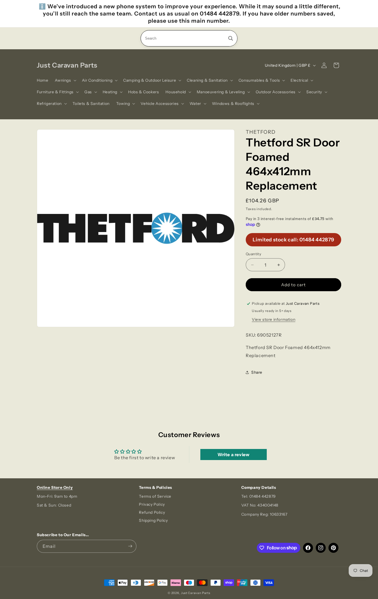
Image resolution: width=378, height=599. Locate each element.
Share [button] (256, 372)
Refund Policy (152, 512)
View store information (273, 319)
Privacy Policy (152, 504)
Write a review (233, 454)
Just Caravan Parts (195, 593)
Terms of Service (155, 496)
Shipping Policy (153, 520)
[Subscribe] (130, 546)
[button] (64, 80)
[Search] (230, 38)
